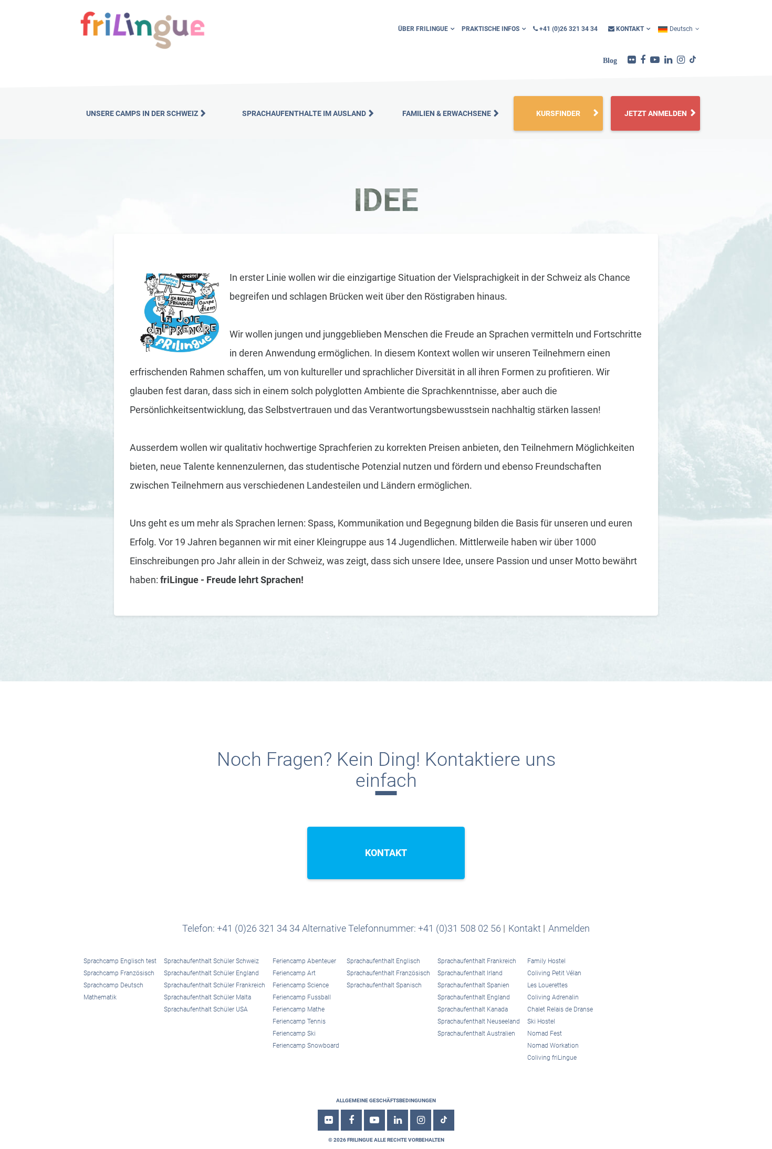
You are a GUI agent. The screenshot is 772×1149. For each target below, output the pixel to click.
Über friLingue (423, 29)
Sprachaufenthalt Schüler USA (206, 1009)
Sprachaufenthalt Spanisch (384, 985)
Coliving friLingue (552, 1057)
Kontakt (629, 29)
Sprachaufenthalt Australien (476, 1033)
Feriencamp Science (301, 985)
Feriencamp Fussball (302, 997)
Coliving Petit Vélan (554, 973)
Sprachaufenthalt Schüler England (211, 973)
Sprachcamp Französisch (119, 973)
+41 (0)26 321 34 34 (568, 29)
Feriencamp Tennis (299, 1021)
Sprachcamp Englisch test (120, 961)
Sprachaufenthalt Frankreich (476, 961)
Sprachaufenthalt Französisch (388, 973)
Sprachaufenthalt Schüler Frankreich (214, 985)
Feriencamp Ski (294, 1033)
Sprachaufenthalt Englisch (383, 961)
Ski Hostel (541, 1021)
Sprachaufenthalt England (473, 997)
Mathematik (100, 997)
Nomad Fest (544, 1033)
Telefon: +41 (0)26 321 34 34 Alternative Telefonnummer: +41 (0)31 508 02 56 (341, 928)
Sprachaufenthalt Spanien (473, 985)
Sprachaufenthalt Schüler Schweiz (211, 961)
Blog (610, 60)
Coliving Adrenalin (553, 997)
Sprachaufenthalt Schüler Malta (207, 997)
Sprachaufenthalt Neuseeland (478, 1021)
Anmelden (569, 928)
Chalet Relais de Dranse (560, 1009)
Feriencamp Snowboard (306, 1045)
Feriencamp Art (294, 973)
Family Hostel (546, 961)
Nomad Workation (553, 1045)
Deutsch (681, 29)
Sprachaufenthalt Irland (470, 973)
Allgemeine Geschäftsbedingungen (386, 1100)
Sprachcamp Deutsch (113, 985)
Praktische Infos (490, 29)
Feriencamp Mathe (299, 1009)
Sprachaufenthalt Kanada (472, 1009)
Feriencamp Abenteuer (304, 961)
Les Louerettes (547, 985)
